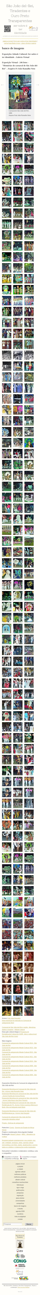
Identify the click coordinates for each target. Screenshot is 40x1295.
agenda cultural (20, 1172)
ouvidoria (20, 1214)
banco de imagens (20, 1206)
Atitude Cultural (20, 1029)
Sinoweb (20, 1291)
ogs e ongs (20, 1187)
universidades (20, 1201)
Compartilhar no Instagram (29, 1157)
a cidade (20, 1169)
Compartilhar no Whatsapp (11, 1158)
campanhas (20, 1203)
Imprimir (24, 1158)
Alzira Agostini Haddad (23, 1287)
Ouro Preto (20, 16)
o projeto (20, 1166)
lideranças (20, 1185)
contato (20, 1219)
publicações (20, 1190)
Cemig (11, 1127)
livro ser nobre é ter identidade (25, 41)
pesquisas (20, 1193)
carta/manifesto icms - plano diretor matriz (20, 43)
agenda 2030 (20, 1211)
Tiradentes (18, 11)
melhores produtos (20, 1177)
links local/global (20, 1216)
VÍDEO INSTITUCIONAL (20, 36)
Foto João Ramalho (13, 1018)
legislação (20, 1195)
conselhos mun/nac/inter (20, 1182)
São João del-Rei (19, 6)
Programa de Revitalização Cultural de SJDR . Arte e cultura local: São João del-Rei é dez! (19, 1034)
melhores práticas (20, 1174)
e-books (20, 1208)
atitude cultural (20, 1179)
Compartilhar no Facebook (11, 1157)
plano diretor (20, 1198)
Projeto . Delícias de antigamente (13, 1123)
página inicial (8, 41)
